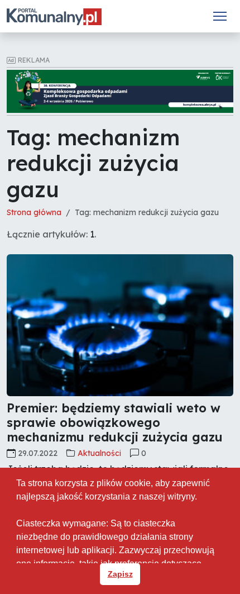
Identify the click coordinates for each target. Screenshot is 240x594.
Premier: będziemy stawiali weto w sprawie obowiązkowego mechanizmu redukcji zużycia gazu (115, 422)
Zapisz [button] (120, 573)
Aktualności (99, 453)
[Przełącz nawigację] (220, 16)
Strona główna (34, 212)
